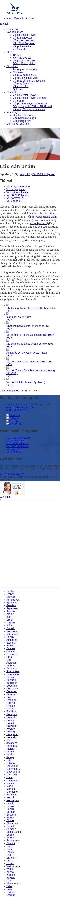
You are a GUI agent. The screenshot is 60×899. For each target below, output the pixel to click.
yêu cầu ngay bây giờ (12, 474)
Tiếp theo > (15, 390)
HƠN (9, 311)
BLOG (9, 52)
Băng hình (12, 66)
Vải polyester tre (22, 46)
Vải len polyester (22, 37)
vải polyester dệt (39, 223)
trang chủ (25, 174)
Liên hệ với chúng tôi (18, 123)
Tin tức (17, 55)
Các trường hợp (22, 120)
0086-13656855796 (17, 410)
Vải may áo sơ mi (23, 83)
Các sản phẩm (14, 32)
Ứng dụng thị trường (24, 60)
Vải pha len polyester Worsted (30, 103)
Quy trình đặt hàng (23, 115)
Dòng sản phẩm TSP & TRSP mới (32, 106)
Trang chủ (12, 29)
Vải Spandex (20, 49)
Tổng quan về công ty (25, 69)
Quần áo (18, 89)
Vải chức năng (21, 86)
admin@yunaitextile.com (20, 18)
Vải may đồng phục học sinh (29, 80)
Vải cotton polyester (24, 40)
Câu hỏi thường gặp (24, 118)
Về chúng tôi (13, 112)
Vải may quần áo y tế (25, 75)
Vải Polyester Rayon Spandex (30, 98)
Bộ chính (11, 92)
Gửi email (5, 496)
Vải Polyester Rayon (24, 34)
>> (22, 390)
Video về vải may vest (25, 77)
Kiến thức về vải (22, 57)
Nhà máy (18, 72)
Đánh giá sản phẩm (24, 63)
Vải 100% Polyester (24, 43)
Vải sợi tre (18, 100)
